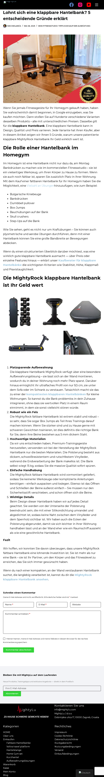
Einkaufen (8, 739)
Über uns (8, 736)
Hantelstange (13, 750)
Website (76, 604)
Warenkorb (9, 764)
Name (9, 604)
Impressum (61, 732)
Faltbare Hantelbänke (18, 743)
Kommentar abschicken (18, 649)
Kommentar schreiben (17, 614)
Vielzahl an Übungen (40, 185)
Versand (59, 750)
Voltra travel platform (18, 746)
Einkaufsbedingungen (67, 753)
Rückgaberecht (63, 743)
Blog (5, 775)
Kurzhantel (12, 757)
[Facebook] (71, 5)
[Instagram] (80, 5)
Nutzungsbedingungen (68, 746)
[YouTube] (89, 5)
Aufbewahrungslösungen (20, 761)
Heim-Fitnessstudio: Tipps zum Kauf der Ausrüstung (64, 26)
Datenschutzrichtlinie (66, 739)
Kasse (6, 768)
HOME (6, 732)
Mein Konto (9, 771)
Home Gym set (14, 753)
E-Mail (42, 604)
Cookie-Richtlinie (64, 736)
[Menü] (96, 4)
